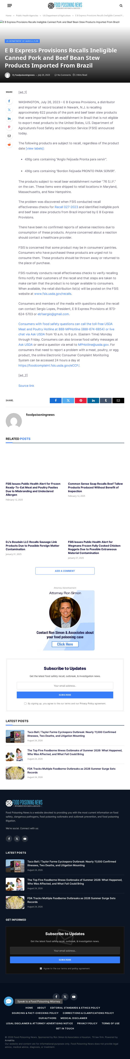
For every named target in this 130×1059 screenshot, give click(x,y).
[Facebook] (9, 101)
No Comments (64, 75)
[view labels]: (35, 148)
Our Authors (47, 1018)
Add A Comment (65, 570)
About (41, 1007)
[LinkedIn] (9, 118)
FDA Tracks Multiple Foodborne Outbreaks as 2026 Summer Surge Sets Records (71, 770)
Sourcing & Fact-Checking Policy (35, 1013)
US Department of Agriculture (22, 41)
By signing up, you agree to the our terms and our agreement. (66, 703)
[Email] (9, 135)
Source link (26, 385)
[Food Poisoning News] (65, 5)
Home (29, 1007)
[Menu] (9, 5)
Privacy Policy (87, 703)
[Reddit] (9, 144)
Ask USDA (38, 334)
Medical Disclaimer (74, 1018)
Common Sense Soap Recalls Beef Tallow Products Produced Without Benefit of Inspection (95, 487)
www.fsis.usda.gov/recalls (52, 293)
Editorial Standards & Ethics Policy (75, 1007)
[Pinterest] (9, 127)
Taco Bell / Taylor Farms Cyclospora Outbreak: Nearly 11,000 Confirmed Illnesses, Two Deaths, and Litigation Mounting (71, 733)
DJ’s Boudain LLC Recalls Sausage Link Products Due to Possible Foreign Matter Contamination (32, 545)
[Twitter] (9, 109)
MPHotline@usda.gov (93, 344)
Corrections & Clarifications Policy (88, 1013)
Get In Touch (65, 1028)
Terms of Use (111, 1023)
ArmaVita (9, 1040)
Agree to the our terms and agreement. (66, 968)
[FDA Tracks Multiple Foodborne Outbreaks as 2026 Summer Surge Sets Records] (15, 773)
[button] (8, 1001)
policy (75, 968)
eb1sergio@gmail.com (53, 314)
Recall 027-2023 (66, 207)
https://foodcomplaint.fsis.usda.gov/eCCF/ (48, 365)
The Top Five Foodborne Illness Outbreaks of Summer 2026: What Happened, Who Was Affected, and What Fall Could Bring (74, 752)
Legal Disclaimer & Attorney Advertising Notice (39, 1023)
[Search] (121, 5)
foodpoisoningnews (25, 75)
